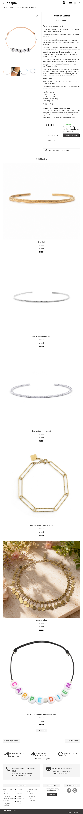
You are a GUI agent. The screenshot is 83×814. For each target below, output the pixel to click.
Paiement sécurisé (19, 793)
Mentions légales (19, 802)
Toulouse (32, 801)
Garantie (7, 801)
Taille (49, 141)
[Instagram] (74, 790)
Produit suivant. (73, 741)
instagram (46, 117)
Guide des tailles (7, 793)
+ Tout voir (41, 730)
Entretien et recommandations (59, 150)
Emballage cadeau (7, 804)
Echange (19, 796)
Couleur (49, 135)
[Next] (35, 39)
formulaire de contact (67, 117)
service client (8, 789)
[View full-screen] (37, 16)
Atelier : (61, 21)
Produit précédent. (12, 741)
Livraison (19, 789)
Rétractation (20, 799)
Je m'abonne (51, 794)
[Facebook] (69, 790)
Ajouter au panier (72, 135)
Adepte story (33, 789)
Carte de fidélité (31, 793)
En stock (41, 248)
